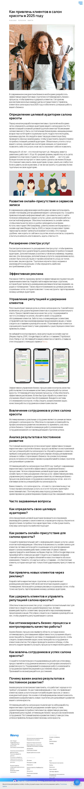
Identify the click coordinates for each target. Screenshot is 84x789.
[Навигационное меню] (80, 3)
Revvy (44, 341)
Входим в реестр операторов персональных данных (17, 767)
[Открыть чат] (77, 782)
